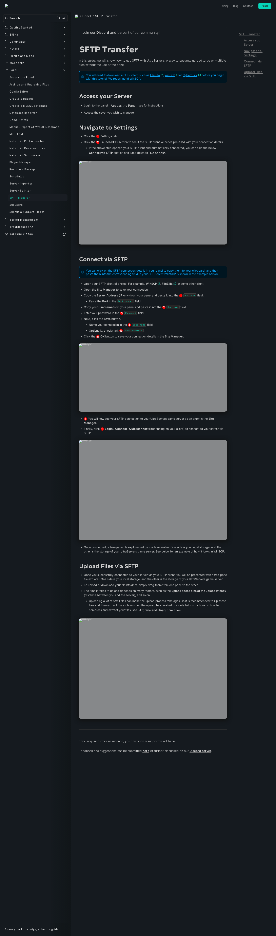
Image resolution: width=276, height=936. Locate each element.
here (171, 741)
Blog (235, 6)
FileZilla (155, 75)
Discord (102, 33)
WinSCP (170, 75)
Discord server (200, 751)
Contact (248, 6)
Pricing (224, 6)
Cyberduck (190, 75)
